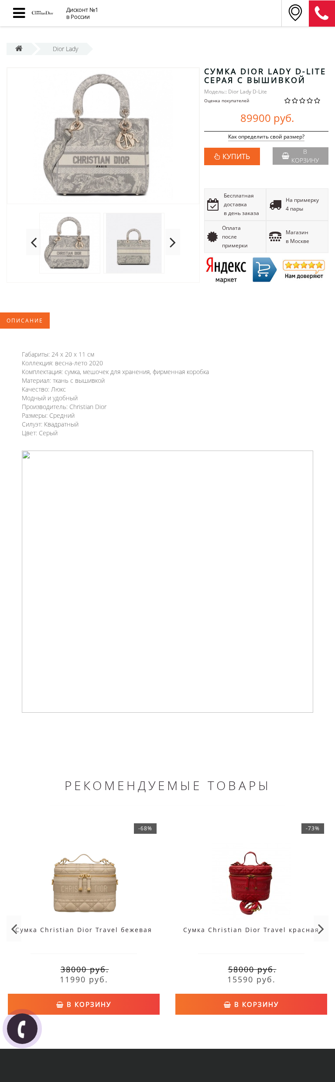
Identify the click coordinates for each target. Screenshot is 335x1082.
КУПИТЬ (236, 156)
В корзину (305, 155)
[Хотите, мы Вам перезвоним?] (22, 1028)
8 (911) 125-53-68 (322, 13)
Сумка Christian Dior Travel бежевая (83, 930)
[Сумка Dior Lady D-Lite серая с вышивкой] (103, 136)
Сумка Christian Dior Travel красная (251, 930)
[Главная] (19, 49)
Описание (25, 320)
